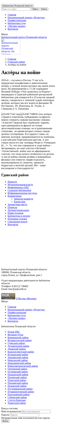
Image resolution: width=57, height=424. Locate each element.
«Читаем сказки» (17, 26)
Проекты (12, 207)
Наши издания (15, 213)
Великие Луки (15, 334)
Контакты (13, 29)
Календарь (19, 201)
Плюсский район (17, 380)
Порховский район (18, 383)
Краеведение (15, 196)
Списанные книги (17, 221)
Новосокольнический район (23, 366)
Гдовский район (16, 61)
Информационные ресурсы (22, 193)
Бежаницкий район (18, 337)
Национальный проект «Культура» (26, 17)
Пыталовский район (19, 394)
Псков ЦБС (14, 331)
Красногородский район (21, 351)
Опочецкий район (17, 368)
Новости (12, 181)
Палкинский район (18, 374)
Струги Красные (17, 400)
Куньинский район (18, 354)
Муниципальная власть (20, 184)
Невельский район (18, 360)
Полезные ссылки (17, 218)
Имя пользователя (11, 411)
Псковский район (17, 386)
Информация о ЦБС (18, 187)
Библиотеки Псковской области (17, 6)
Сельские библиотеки (19, 190)
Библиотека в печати (19, 216)
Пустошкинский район (20, 388)
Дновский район (17, 349)
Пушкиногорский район (21, 391)
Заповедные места (17, 204)
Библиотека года (17, 23)
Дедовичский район (18, 346)
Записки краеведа (23, 198)
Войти (44, 9)
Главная (12, 14)
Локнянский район (18, 357)
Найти (35, 9)
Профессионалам (17, 20)
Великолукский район (20, 340)
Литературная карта (18, 210)
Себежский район (17, 397)
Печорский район (17, 377)
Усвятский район (17, 403)
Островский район (18, 371)
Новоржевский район (19, 363)
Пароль (5, 414)
